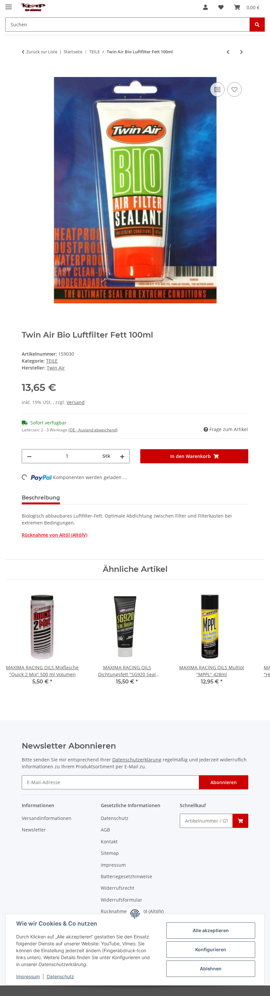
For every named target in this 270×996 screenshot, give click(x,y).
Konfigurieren (210, 949)
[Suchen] (257, 24)
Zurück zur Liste (41, 52)
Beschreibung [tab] (41, 498)
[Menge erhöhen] (122, 456)
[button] (205, 7)
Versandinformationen (46, 818)
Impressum (28, 976)
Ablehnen (211, 968)
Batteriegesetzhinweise (126, 876)
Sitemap (110, 853)
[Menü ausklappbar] (8, 4)
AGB (105, 830)
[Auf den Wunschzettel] (234, 89)
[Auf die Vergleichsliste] (217, 89)
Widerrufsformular (121, 900)
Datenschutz (60, 976)
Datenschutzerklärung (136, 759)
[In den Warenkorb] (27, 73)
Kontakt (109, 841)
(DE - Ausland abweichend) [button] (93, 430)
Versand (76, 402)
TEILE (52, 361)
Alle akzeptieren (211, 930)
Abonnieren (223, 782)
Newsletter (34, 830)
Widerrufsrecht (117, 888)
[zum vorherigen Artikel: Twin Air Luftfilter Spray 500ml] (228, 52)
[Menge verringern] (29, 456)
